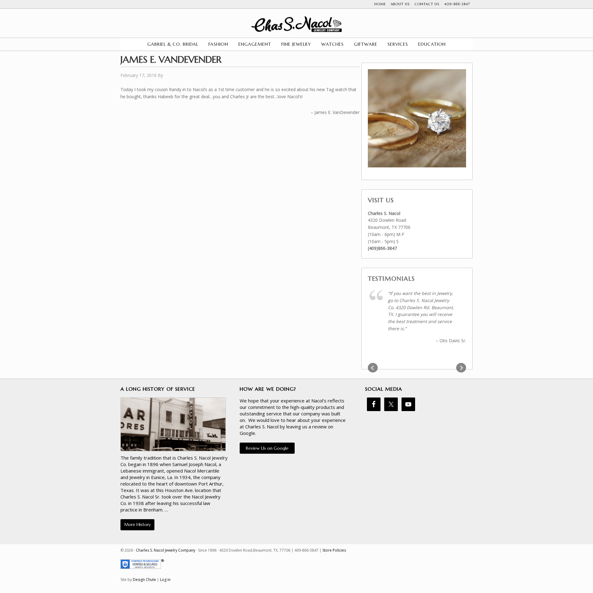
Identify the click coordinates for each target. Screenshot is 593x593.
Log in (165, 579)
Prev (373, 368)
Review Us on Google (267, 448)
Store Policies (334, 550)
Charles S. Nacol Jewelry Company (296, 24)
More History (137, 524)
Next (461, 368)
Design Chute (144, 579)
